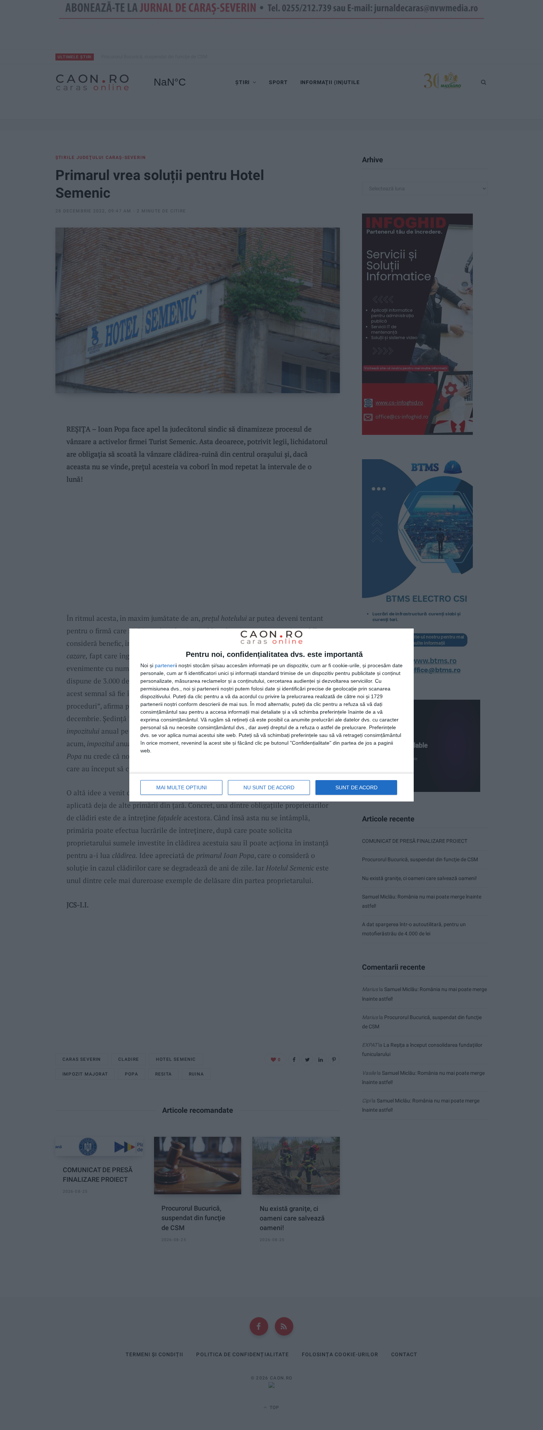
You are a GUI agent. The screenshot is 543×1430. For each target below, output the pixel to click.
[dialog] (271, 715)
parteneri (165, 665)
